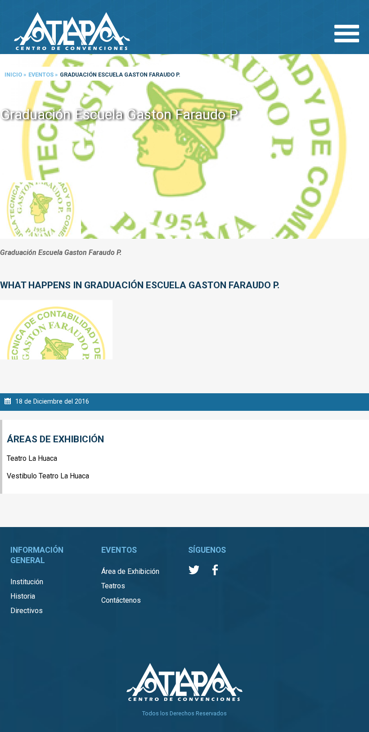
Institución (26, 581)
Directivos (26, 610)
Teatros (113, 586)
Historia (22, 596)
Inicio (13, 74)
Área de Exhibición (130, 571)
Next (360, 147)
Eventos (41, 74)
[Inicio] (72, 32)
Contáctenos (121, 600)
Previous (9, 147)
